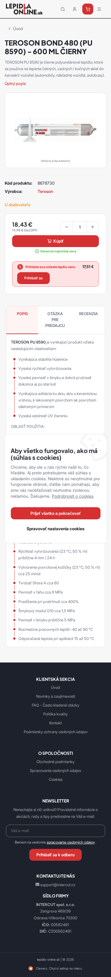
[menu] (99, 9)
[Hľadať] (63, 9)
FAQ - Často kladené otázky (55, 705)
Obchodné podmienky (55, 761)
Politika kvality (55, 714)
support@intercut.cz (57, 884)
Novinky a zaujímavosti (55, 696)
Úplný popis (15, 83)
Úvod (18, 28)
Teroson (45, 191)
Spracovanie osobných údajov (55, 770)
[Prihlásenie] (75, 9)
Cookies (55, 779)
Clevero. (42, 968)
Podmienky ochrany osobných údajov (56, 731)
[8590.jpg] (55, 129)
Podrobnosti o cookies (73, 496)
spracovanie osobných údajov (71, 842)
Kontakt (55, 722)
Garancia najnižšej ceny (58, 251)
